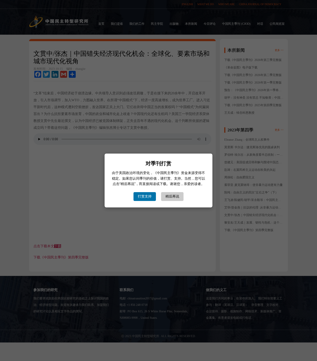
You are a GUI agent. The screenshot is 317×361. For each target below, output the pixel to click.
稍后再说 (172, 196)
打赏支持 (145, 196)
